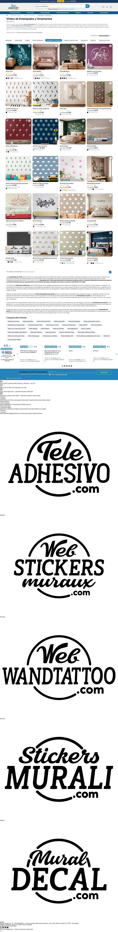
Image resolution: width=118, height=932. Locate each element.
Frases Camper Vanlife (14, 339)
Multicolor (93, 40)
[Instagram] (1, 928)
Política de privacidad (21, 409)
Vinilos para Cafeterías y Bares (86, 332)
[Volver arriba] (1, 931)
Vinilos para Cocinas (13, 321)
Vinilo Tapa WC (83, 325)
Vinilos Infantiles (45, 12)
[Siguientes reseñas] (116, 354)
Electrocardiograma (38, 40)
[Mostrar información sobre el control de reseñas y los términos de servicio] (14, 355)
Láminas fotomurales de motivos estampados (29, 32)
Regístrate (104, 372)
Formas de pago (15, 400)
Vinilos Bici (106, 336)
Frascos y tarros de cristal (71, 40)
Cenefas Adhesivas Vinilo (35, 325)
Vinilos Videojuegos (33, 336)
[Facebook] (3, 928)
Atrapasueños (18, 40)
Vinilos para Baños (28, 321)
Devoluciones (24, 400)
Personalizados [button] (104, 12)
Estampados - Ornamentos (53, 40)
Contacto (3, 412)
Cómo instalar (46, 400)
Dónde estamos (26, 404)
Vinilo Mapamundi (72, 328)
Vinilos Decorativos (15, 12)
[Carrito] (111, 7)
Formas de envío (5, 400)
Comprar (3, 398)
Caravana (71, 9)
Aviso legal (31, 409)
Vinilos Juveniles (86, 328)
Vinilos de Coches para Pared (16, 336)
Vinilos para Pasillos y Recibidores (17, 332)
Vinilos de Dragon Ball (67, 336)
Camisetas (90, 12)
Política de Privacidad (61, 374)
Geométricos (84, 40)
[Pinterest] (5, 928)
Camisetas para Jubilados (50, 336)
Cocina (60, 9)
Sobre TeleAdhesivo (6, 404)
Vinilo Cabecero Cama (52, 325)
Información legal (6, 407)
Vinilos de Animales (58, 328)
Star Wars (65, 9)
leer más (55, 354)
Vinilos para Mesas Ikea (69, 325)
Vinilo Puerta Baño (96, 325)
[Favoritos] (103, 7)
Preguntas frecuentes (35, 400)
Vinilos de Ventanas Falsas (66, 332)
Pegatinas (78, 12)
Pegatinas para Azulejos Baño (16, 325)
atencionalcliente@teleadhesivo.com (11, 413)
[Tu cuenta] (107, 7)
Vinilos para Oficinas (36, 332)
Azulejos (27, 40)
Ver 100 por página (28, 271)
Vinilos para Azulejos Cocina (92, 321)
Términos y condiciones (7, 409)
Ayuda (30, 413)
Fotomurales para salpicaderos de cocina (88, 336)
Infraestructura (16, 404)
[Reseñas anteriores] (17, 354)
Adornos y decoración (29, 15)
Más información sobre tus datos (13, 378)
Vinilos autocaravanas (63, 12)
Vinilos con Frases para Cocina (16, 328)
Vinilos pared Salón (59, 321)
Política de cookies (40, 409)
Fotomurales (30, 12)
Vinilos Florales (45, 328)
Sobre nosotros (5, 403)
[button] (6, 78)
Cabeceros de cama (104, 40)
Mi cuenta (25, 413)
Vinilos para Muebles (74, 321)
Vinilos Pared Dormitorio (43, 321)
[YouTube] (7, 928)
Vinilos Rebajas (33, 328)
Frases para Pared (50, 332)
